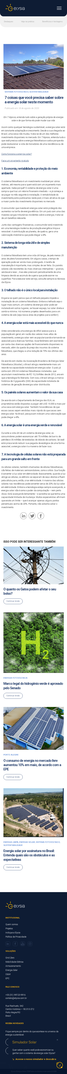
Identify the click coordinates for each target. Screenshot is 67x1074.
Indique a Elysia (12, 932)
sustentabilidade (39, 92)
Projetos (9, 928)
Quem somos (11, 924)
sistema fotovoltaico (17, 92)
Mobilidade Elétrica (14, 962)
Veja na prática (27, 21)
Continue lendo (13, 601)
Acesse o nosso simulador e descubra (35, 1059)
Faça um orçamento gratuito (15, 160)
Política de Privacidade (15, 936)
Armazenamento (13, 966)
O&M (7, 974)
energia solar (27, 842)
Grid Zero (9, 957)
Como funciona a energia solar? (16, 154)
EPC (7, 978)
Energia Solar (11, 970)
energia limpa (10, 842)
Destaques (8, 21)
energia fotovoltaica (15, 678)
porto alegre (11, 755)
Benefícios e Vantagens (52, 21)
